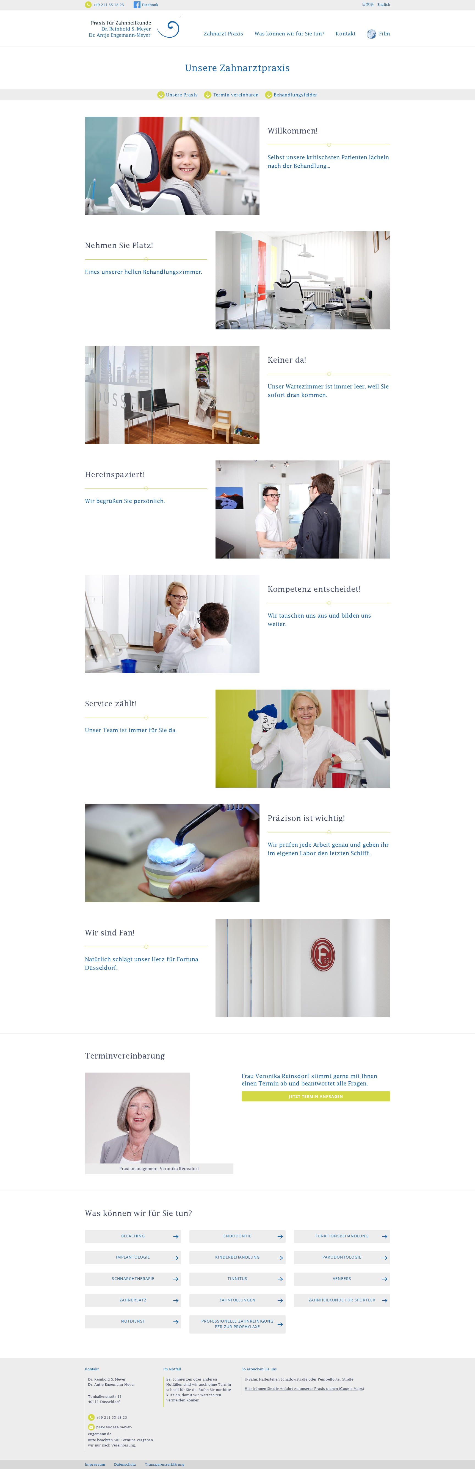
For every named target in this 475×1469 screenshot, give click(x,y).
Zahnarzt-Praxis (223, 34)
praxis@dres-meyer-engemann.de (110, 1430)
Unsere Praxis (182, 94)
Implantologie (133, 1257)
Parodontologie (341, 1257)
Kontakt (345, 34)
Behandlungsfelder (295, 94)
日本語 (368, 4)
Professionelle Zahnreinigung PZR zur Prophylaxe (237, 1323)
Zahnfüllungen (237, 1300)
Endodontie (237, 1235)
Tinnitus (237, 1278)
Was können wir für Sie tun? (289, 34)
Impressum (95, 1464)
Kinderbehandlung (237, 1257)
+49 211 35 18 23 (108, 5)
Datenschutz (125, 1464)
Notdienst (133, 1321)
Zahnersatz (133, 1300)
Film (384, 34)
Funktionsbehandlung (342, 1235)
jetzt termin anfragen (316, 1096)
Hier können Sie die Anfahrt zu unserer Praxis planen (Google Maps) (304, 1388)
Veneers (342, 1278)
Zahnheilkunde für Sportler (342, 1300)
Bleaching (133, 1235)
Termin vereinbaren (236, 94)
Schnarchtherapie (133, 1278)
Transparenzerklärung (164, 1464)
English (383, 4)
